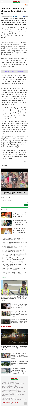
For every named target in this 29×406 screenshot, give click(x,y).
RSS (27, 4)
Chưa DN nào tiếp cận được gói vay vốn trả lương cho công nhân (19, 230)
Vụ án (3, 277)
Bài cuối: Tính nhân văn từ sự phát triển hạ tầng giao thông (19, 362)
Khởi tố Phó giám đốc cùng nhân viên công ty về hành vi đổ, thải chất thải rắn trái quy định (19, 314)
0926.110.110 (8, 402)
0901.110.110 (15, 402)
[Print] (27, 16)
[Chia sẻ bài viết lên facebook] (24, 16)
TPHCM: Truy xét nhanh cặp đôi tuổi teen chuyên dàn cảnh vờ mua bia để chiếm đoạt (14, 298)
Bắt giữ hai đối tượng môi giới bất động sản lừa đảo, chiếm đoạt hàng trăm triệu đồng (19, 321)
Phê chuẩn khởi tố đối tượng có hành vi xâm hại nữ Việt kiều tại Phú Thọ (19, 306)
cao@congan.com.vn (9, 398)
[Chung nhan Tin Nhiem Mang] (8, 403)
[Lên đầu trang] (25, 403)
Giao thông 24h (6, 327)
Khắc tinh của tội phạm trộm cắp (10, 262)
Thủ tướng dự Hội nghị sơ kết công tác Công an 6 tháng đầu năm (20, 222)
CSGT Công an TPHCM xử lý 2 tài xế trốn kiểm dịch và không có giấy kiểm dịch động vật (19, 356)
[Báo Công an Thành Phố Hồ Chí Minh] (16, 1)
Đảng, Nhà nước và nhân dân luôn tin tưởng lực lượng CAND (20, 214)
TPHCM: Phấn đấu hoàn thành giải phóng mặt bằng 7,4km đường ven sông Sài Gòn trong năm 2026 (18, 371)
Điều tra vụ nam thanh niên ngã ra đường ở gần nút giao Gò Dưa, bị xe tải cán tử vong (14, 347)
